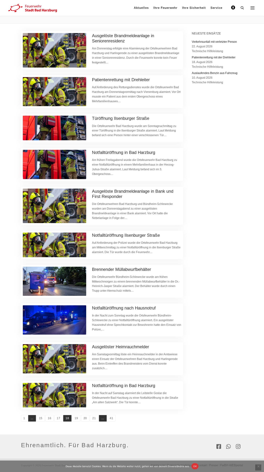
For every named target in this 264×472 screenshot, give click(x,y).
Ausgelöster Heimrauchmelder (120, 346)
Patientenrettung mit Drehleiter (121, 79)
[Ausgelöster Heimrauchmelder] (54, 358)
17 (58, 418)
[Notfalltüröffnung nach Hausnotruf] (54, 320)
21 (94, 418)
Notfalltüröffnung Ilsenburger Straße (126, 235)
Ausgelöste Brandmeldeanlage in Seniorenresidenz (123, 38)
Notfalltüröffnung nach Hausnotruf (124, 308)
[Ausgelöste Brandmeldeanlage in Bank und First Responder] (54, 206)
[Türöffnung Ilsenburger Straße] (54, 128)
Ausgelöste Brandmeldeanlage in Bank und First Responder (132, 194)
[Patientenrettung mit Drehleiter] (54, 91)
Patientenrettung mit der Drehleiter (213, 57)
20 (85, 418)
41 (111, 418)
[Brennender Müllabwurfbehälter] (54, 281)
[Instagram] (238, 446)
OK (195, 466)
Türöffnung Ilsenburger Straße (120, 118)
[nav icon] (252, 8)
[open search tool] (242, 8)
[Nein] (258, 467)
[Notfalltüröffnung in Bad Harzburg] (54, 164)
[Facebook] (219, 446)
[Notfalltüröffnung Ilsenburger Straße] (54, 245)
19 (76, 418)
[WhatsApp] (228, 446)
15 (41, 418)
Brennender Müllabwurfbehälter (121, 269)
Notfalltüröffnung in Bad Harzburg (123, 152)
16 (49, 418)
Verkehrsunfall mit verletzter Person (214, 41)
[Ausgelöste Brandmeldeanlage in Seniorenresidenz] (54, 50)
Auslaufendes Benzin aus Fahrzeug (214, 73)
